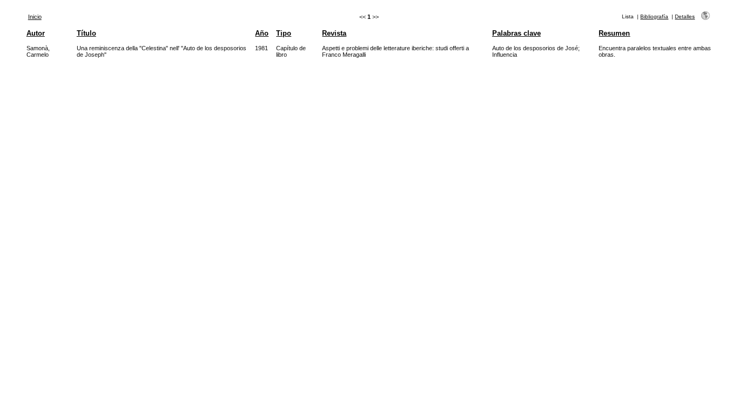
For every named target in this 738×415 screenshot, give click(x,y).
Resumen (614, 33)
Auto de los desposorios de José (535, 48)
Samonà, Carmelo (38, 51)
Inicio (35, 17)
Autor (35, 33)
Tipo (283, 33)
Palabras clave (516, 33)
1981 (261, 48)
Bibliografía (654, 16)
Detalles (685, 16)
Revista (334, 33)
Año (262, 33)
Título (86, 33)
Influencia (504, 54)
